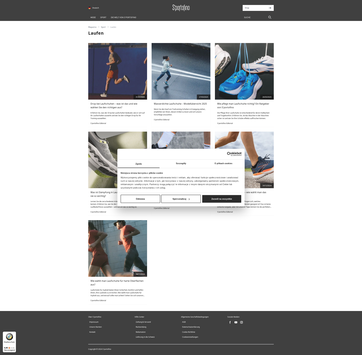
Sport (103, 17)
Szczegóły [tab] (181, 163)
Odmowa (140, 199)
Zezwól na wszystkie (221, 199)
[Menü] (14, 333)
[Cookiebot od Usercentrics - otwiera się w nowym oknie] (229, 154)
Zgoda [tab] (138, 163)
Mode (93, 17)
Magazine (92, 27)
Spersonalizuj (179, 199)
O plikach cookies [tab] (223, 163)
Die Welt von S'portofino (123, 17)
